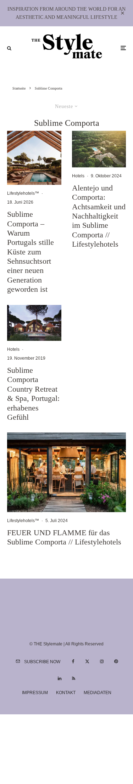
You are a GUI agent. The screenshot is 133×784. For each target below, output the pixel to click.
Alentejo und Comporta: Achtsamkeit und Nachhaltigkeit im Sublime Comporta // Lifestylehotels (99, 215)
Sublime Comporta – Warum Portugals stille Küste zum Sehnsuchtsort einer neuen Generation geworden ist (30, 252)
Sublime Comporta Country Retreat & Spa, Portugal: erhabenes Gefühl (33, 393)
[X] (87, 661)
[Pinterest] (116, 661)
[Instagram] (102, 661)
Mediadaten (97, 692)
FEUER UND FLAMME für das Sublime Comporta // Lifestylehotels (64, 537)
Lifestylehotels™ (23, 193)
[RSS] (74, 678)
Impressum (35, 692)
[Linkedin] (59, 678)
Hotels (13, 349)
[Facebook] (73, 661)
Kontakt (66, 692)
